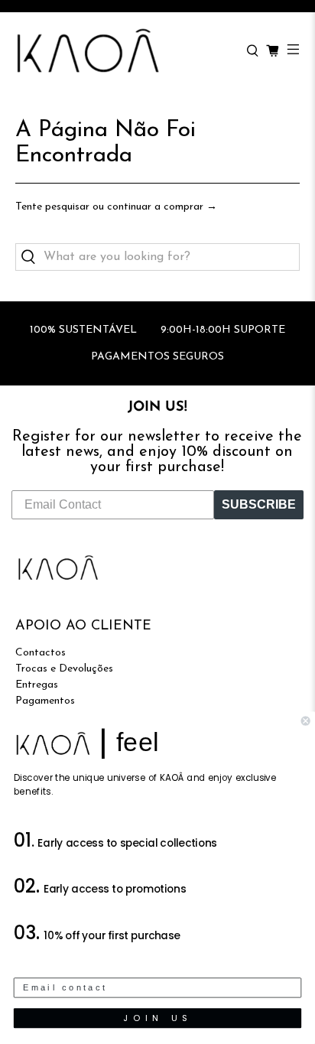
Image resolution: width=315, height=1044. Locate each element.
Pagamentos (45, 701)
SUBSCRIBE (259, 504)
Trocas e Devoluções (64, 669)
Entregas (36, 685)
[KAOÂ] (123, 51)
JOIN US (157, 1018)
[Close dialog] (305, 721)
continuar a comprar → (162, 207)
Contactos (40, 653)
